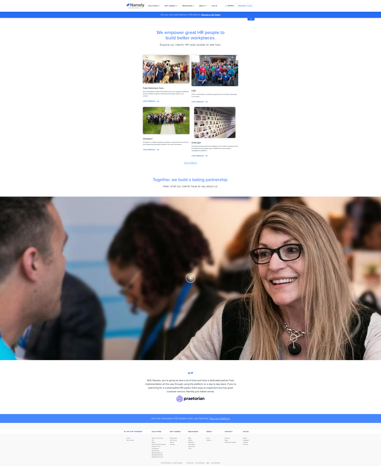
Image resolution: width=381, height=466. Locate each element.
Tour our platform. (219, 418)
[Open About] (206, 6)
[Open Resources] (193, 6)
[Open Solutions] (159, 6)
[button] (229, 6)
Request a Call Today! (210, 15)
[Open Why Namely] (176, 6)
